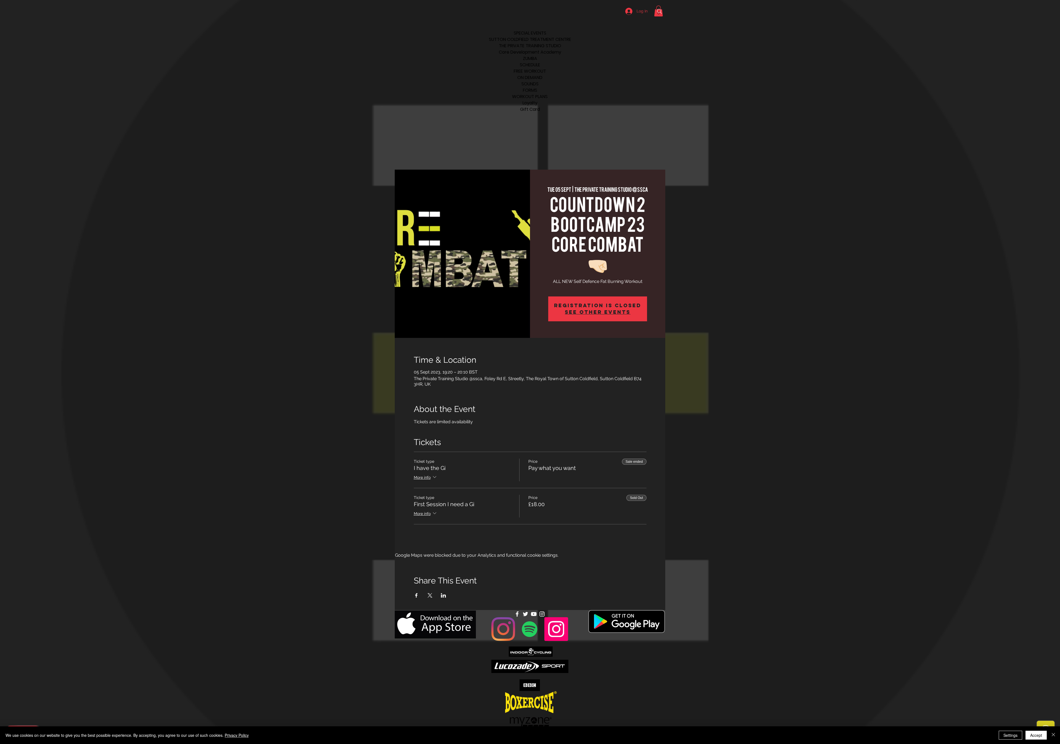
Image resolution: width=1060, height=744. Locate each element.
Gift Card (530, 109)
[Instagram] (503, 629)
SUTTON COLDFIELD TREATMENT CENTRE (530, 39)
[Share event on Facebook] (416, 595)
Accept (1036, 735)
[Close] (1053, 735)
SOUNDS (530, 84)
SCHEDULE (530, 65)
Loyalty (530, 103)
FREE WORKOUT (530, 71)
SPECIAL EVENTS (530, 33)
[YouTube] (533, 614)
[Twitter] (525, 614)
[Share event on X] (430, 595)
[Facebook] (517, 614)
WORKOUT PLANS (530, 96)
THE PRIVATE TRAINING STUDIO (530, 46)
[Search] (659, 11)
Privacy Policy (237, 735)
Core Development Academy (530, 52)
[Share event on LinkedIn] (443, 595)
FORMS (530, 90)
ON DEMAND (529, 77)
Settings (1010, 735)
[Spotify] (530, 629)
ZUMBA (530, 58)
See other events (597, 312)
